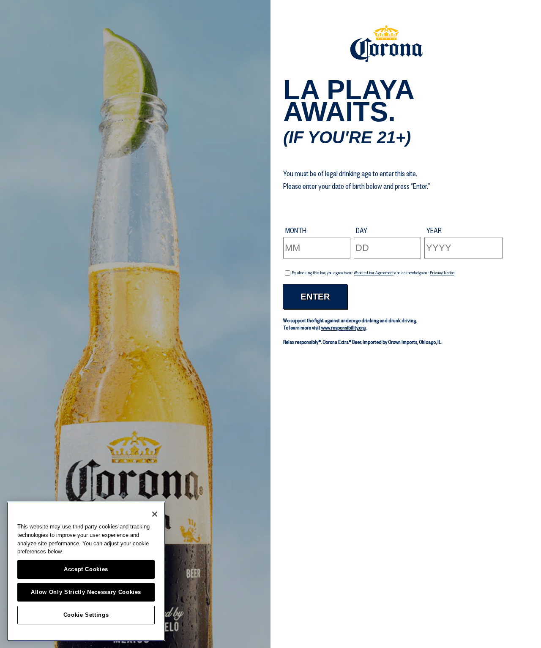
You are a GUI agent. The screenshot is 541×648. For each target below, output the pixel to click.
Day (361, 230)
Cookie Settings (86, 615)
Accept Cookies (86, 569)
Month (295, 230)
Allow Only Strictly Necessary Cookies (86, 592)
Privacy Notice (442, 272)
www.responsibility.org (343, 328)
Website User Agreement (373, 272)
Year (434, 230)
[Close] (154, 514)
